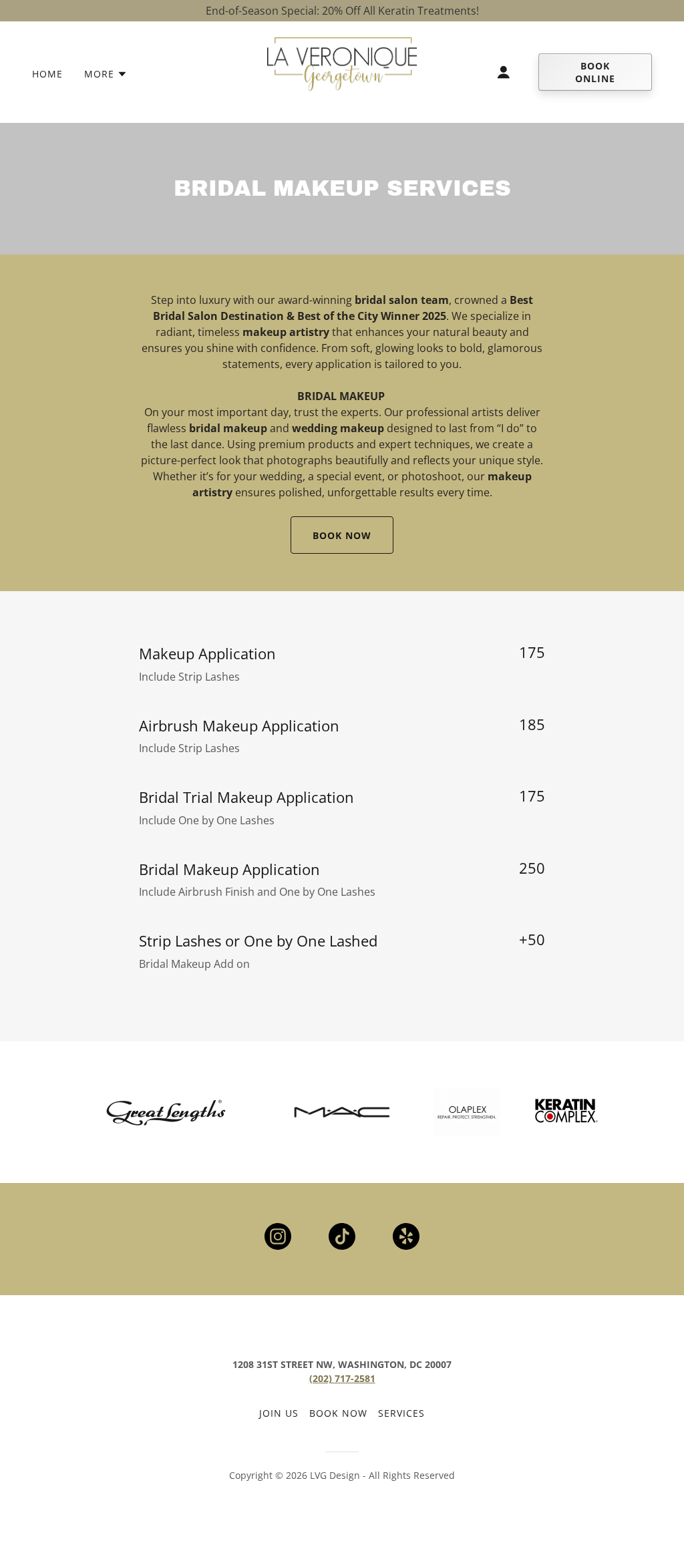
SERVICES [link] (401, 1413)
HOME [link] (47, 73)
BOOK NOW (342, 535)
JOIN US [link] (279, 1413)
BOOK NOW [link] (338, 1413)
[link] (342, 70)
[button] (106, 74)
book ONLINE (595, 72)
